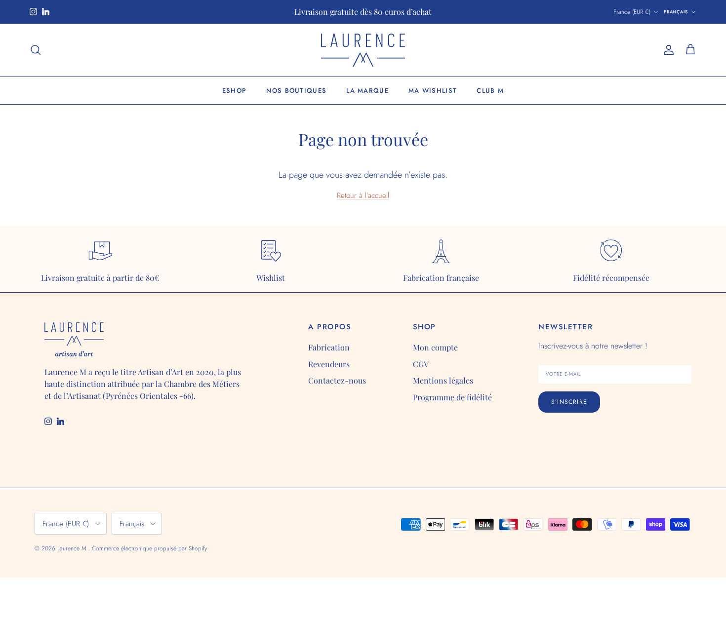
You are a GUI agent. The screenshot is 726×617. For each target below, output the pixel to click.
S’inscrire (569, 401)
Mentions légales (443, 380)
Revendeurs (329, 364)
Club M (490, 90)
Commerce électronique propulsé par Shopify (149, 548)
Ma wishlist (432, 90)
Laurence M (72, 548)
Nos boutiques (296, 90)
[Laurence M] (363, 50)
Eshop (234, 90)
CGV (421, 364)
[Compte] (667, 50)
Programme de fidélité (452, 397)
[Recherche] (35, 50)
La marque (367, 90)
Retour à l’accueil (363, 195)
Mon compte (435, 347)
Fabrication (329, 347)
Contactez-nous (337, 380)
